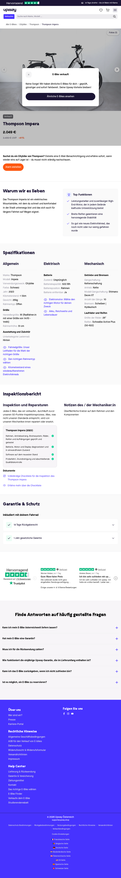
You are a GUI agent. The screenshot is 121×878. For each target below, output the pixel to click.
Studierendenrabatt (18, 803)
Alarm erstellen (13, 167)
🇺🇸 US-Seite (60, 860)
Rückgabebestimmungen (44, 825)
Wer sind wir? (15, 715)
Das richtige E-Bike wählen (22, 789)
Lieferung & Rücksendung (21, 772)
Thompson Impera (50, 24)
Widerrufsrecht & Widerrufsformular (27, 750)
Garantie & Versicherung (20, 776)
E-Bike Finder (15, 794)
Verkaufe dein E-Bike (19, 798)
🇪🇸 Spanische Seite (60, 864)
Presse (11, 720)
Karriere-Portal (15, 724)
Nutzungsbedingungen (66, 825)
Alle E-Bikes (11, 24)
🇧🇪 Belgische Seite (60, 844)
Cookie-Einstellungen (60, 834)
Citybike (23, 24)
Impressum (14, 759)
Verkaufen (9, 16)
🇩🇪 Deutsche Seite (60, 848)
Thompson (34, 24)
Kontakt (12, 785)
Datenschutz (15, 746)
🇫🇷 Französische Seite (60, 839)
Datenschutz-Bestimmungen (19, 825)
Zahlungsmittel (16, 781)
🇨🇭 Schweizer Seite (60, 868)
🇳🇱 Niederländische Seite (60, 852)
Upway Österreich (64, 817)
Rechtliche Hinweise (87, 825)
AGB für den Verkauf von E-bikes (25, 741)
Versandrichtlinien (17, 755)
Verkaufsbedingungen (61, 829)
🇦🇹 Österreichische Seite (60, 856)
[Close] (62, 2)
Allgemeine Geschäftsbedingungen (26, 737)
